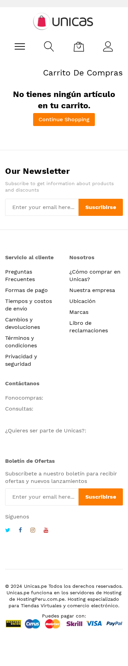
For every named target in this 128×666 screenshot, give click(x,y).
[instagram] (32, 531)
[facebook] (20, 531)
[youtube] (46, 531)
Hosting (112, 592)
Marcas (78, 312)
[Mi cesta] (79, 46)
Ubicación (82, 301)
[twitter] (7, 531)
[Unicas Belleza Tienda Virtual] (64, 21)
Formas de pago (26, 290)
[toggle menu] (20, 46)
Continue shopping (64, 119)
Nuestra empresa (92, 290)
